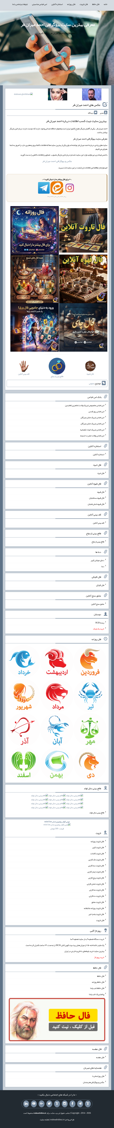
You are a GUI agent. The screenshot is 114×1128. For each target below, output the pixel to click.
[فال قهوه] (83, 279)
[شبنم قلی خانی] (23, 95)
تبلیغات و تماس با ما (20, 4)
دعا (102, 566)
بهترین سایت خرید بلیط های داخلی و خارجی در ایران (84, 951)
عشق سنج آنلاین (97, 604)
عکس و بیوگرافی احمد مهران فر (57, 161)
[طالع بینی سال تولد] (57, 802)
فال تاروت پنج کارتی (96, 878)
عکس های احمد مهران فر (86, 105)
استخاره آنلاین (57, 4)
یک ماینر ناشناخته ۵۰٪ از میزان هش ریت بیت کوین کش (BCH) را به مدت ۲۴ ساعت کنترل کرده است (65, 945)
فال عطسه (100, 1057)
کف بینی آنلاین (98, 523)
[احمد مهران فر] (91, 95)
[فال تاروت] (83, 231)
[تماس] (57, 1103)
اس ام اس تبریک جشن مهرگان (92, 417)
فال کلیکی (100, 585)
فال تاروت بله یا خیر (96, 914)
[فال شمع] (34, 279)
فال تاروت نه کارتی (96, 890)
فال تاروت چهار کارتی (95, 872)
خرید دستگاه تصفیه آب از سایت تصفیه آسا (87, 939)
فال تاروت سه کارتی (96, 865)
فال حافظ (95, 4)
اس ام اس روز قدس (96, 411)
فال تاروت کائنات (97, 853)
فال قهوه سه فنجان (96, 498)
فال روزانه (71, 4)
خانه (105, 4)
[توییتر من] (49, 1103)
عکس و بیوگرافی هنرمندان (93, 1082)
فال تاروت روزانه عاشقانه (94, 908)
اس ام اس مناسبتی (39, 4)
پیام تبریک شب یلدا (96, 994)
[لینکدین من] (26, 1103)
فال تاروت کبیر (98, 847)
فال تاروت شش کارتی (95, 884)
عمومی (91, 383)
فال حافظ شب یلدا (97, 988)
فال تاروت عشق (97, 902)
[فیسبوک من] (72, 1103)
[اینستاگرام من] (65, 1103)
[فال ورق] (34, 328)
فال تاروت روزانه (97, 841)
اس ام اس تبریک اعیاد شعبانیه (92, 429)
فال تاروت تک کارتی (96, 859)
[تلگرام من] (80, 1103)
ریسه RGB (99, 623)
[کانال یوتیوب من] (34, 1103)
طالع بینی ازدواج (98, 541)
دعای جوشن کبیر (97, 560)
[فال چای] (83, 328)
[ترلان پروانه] (57, 95)
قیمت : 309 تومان (57, 825)
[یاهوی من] (88, 1103)
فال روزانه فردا (98, 1076)
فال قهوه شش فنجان (96, 504)
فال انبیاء (100, 473)
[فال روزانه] (34, 231)
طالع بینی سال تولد (96, 813)
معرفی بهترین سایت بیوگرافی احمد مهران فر (58, 24)
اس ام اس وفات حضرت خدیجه (92, 436)
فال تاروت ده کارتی (96, 896)
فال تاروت (84, 4)
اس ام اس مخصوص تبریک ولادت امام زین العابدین (84, 405)
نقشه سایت (44, 1119)
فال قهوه (100, 492)
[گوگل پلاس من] (42, 1103)
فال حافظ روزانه (98, 982)
